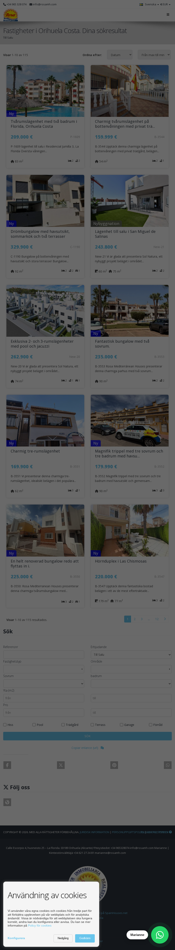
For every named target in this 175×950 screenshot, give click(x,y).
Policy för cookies (39, 925)
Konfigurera (16, 938)
